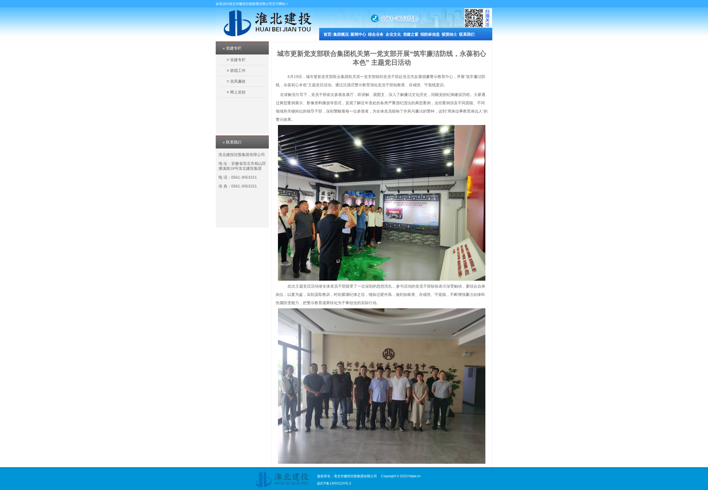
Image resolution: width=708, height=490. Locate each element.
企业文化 (393, 34)
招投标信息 (430, 34)
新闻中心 (358, 34)
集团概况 (341, 34)
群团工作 (238, 70)
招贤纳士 (449, 34)
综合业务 (376, 34)
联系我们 (467, 34)
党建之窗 (410, 34)
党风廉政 (238, 81)
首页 (327, 34)
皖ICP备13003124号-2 (334, 483)
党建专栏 (238, 60)
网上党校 (238, 92)
